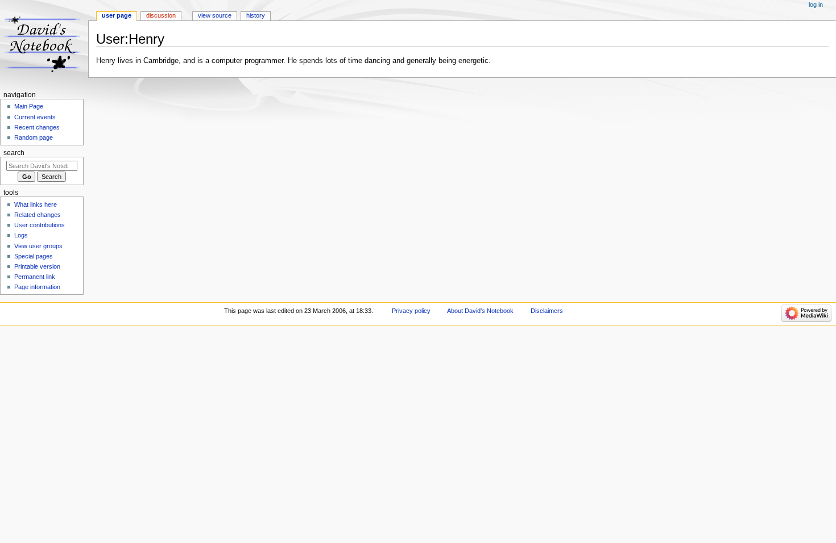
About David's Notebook (480, 310)
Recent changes (37, 127)
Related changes (37, 214)
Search (13, 152)
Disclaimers (547, 310)
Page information (37, 286)
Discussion (161, 15)
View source (214, 15)
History (255, 15)
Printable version (37, 266)
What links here (35, 204)
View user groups (38, 246)
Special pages (33, 256)
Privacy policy (411, 310)
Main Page (28, 106)
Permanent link (34, 276)
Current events (35, 117)
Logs (21, 235)
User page (116, 15)
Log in (816, 4)
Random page (33, 137)
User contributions (39, 225)
